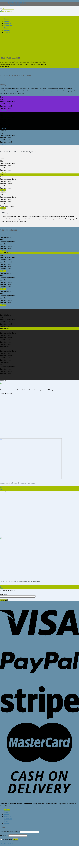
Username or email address (10, 831)
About (6, 21)
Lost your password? (7, 843)
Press (6, 28)
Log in (15, 839)
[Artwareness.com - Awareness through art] (7, 10)
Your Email (3, 594)
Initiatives (8, 26)
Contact (7, 30)
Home (6, 19)
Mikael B (7, 23)
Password (4, 835)
